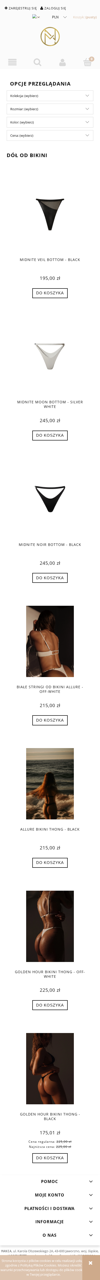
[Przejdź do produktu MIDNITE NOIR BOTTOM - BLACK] (50, 499)
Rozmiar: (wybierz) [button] (24, 109)
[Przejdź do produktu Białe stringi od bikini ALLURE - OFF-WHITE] (50, 641)
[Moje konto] (62, 62)
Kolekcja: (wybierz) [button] (24, 95)
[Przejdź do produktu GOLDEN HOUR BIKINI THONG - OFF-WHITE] (50, 926)
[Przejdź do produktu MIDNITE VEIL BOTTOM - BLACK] (50, 214)
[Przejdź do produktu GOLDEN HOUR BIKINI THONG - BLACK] (50, 1068)
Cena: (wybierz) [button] (21, 135)
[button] (12, 62)
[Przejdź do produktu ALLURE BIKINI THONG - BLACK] (50, 783)
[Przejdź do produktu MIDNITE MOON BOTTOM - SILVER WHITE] (50, 356)
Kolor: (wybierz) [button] (22, 122)
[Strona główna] (50, 36)
